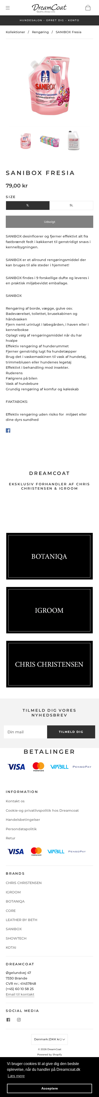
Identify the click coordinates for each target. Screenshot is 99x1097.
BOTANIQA (15, 901)
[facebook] (8, 1020)
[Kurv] (88, 7)
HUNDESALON (31, 20)
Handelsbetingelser (23, 819)
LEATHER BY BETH (21, 920)
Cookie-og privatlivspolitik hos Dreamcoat (42, 810)
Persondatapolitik (21, 829)
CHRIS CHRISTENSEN (24, 883)
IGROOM (13, 892)
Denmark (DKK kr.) (48, 1039)
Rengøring (40, 32)
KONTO (73, 20)
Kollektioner (15, 32)
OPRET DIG (55, 20)
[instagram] (18, 1020)
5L (71, 205)
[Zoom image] (49, 86)
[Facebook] (8, 430)
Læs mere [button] (16, 1076)
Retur (10, 838)
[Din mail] (25, 731)
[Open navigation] (11, 8)
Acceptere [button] (49, 1088)
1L (27, 205)
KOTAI (11, 947)
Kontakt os (15, 801)
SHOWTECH (16, 938)
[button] (17, 86)
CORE (11, 911)
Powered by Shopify (49, 1054)
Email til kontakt (20, 994)
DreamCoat (54, 1049)
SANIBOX (14, 929)
